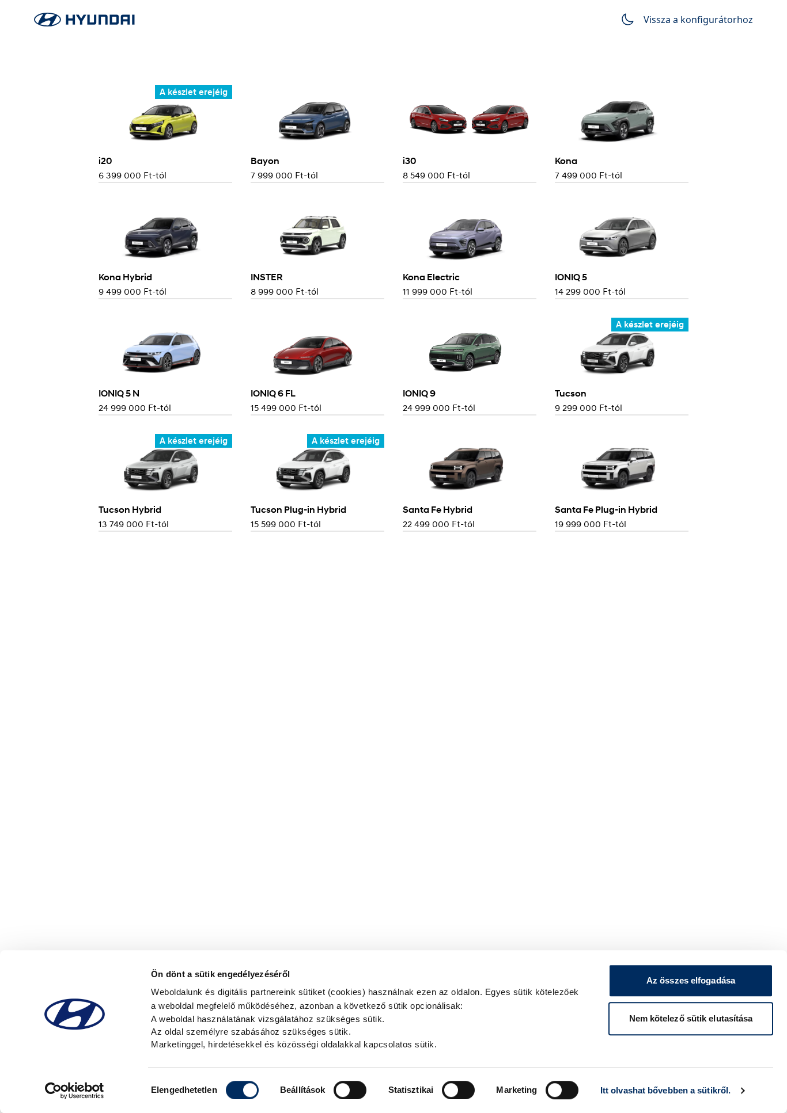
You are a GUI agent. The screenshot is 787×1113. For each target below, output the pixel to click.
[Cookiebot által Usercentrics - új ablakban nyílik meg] (74, 1090)
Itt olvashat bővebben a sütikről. (665, 1090)
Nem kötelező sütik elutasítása (691, 1018)
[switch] (350, 1090)
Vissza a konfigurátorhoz (698, 19)
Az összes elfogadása (690, 980)
